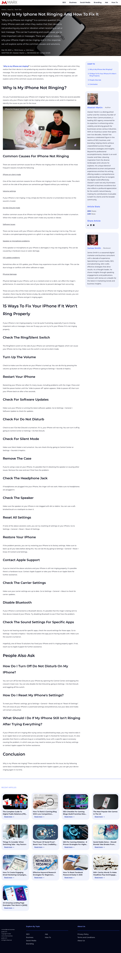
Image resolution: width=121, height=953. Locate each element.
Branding (97, 2)
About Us (81, 941)
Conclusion (93, 84)
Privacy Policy (83, 934)
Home (3, 9)
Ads (106, 2)
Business (73, 2)
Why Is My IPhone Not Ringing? (100, 69)
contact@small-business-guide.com (8, 930)
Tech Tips (18, 9)
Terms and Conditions (86, 937)
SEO (64, 2)
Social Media (85, 2)
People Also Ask (95, 80)
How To (115, 2)
